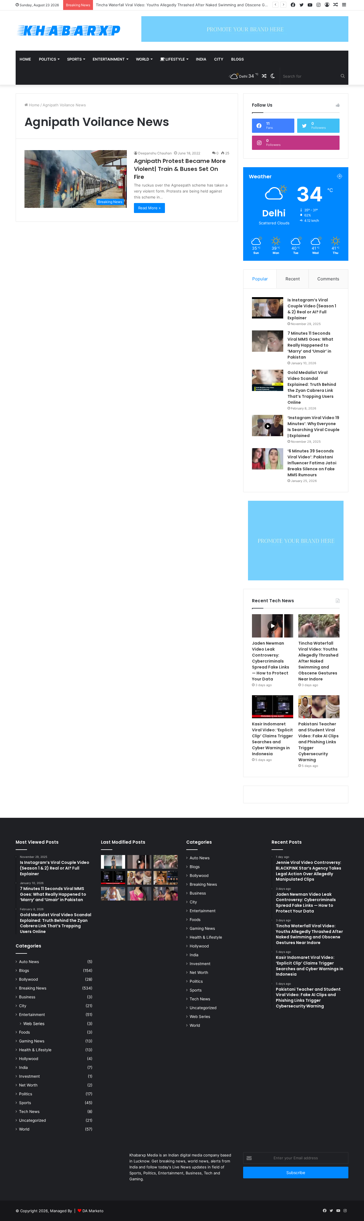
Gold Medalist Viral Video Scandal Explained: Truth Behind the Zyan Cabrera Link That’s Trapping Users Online (312, 387)
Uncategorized (32, 1120)
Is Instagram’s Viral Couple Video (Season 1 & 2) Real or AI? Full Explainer (312, 309)
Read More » (149, 208)
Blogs (237, 59)
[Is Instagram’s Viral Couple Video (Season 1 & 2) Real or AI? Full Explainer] (267, 307)
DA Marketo (93, 1210)
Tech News (29, 1111)
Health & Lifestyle (35, 1050)
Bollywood (28, 979)
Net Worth (28, 1085)
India (201, 59)
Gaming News (31, 1041)
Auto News (29, 961)
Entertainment (109, 59)
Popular (260, 279)
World (142, 59)
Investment (29, 1076)
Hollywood (28, 1058)
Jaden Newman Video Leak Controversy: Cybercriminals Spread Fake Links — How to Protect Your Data (270, 661)
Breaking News (32, 988)
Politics (47, 59)
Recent (293, 279)
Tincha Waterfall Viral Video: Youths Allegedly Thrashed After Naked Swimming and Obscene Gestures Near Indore (318, 661)
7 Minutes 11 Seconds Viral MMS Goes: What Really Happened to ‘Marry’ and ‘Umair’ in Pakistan (310, 345)
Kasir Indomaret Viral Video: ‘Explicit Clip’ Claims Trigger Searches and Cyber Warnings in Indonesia (272, 739)
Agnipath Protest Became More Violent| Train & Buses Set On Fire (180, 169)
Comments (328, 279)
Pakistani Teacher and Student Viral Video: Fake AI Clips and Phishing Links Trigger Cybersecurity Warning (318, 742)
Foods (24, 1032)
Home (25, 59)
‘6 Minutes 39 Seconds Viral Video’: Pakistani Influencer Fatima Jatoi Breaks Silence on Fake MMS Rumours (312, 463)
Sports (74, 59)
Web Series (33, 1023)
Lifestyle (175, 59)
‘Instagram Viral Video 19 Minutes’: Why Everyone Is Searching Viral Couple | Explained (314, 426)
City (218, 59)
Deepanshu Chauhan (155, 153)
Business (27, 997)
